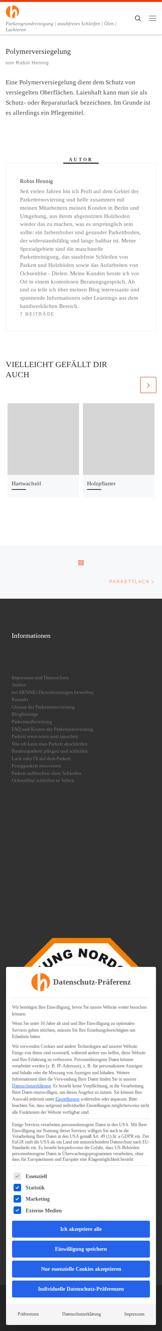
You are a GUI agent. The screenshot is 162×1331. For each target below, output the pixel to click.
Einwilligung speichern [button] (81, 1249)
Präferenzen (28, 1314)
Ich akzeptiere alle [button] (81, 1229)
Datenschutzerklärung (31, 1086)
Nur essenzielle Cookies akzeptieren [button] (81, 1269)
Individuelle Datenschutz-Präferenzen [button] (81, 1289)
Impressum (134, 1314)
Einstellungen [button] (67, 1099)
